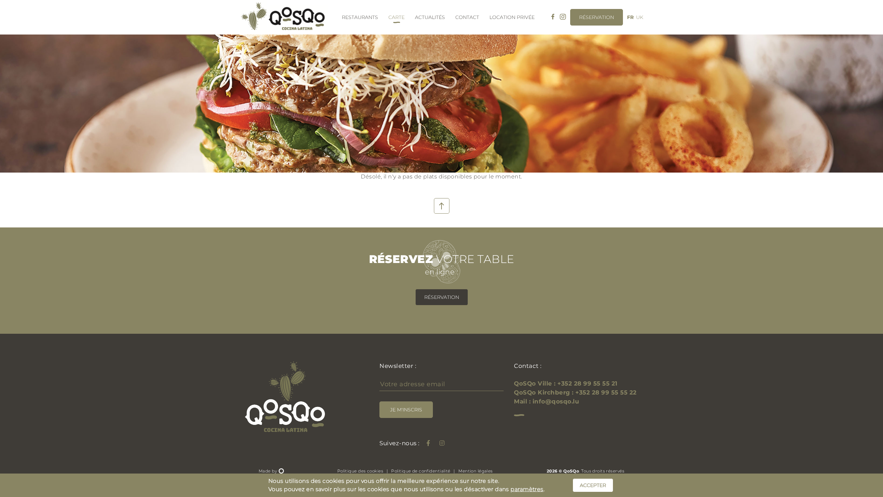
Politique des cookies (360, 471)
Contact (467, 17)
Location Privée (512, 17)
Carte (396, 17)
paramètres (526, 489)
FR (630, 17)
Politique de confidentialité (420, 471)
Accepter (593, 485)
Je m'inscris (406, 410)
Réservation (441, 297)
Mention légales (475, 471)
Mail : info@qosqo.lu (546, 401)
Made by (268, 471)
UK (639, 17)
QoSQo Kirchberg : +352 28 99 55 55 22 (575, 392)
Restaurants (360, 17)
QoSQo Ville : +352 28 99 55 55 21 (566, 383)
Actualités (430, 17)
